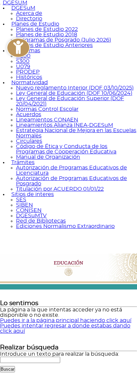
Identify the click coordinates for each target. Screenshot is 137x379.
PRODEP (28, 72)
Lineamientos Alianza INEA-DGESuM (64, 125)
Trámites (23, 162)
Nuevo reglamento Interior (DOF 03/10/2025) (75, 88)
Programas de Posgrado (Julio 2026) (63, 40)
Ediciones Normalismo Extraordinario (65, 226)
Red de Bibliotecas (41, 221)
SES (21, 199)
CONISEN (29, 210)
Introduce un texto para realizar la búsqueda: (59, 354)
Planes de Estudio (35, 24)
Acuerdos (28, 114)
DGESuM (23, 8)
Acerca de (29, 13)
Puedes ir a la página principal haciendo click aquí (65, 320)
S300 (23, 61)
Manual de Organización (48, 157)
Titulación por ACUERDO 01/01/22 (60, 189)
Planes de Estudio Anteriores (54, 45)
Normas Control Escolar (47, 109)
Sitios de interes (32, 194)
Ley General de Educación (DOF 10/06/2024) (74, 93)
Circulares (29, 141)
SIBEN (24, 205)
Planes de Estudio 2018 (46, 34)
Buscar (7, 369)
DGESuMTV (31, 215)
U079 (23, 66)
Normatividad (29, 82)
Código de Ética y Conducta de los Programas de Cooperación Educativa (66, 149)
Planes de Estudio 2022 (47, 29)
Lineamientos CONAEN (47, 119)
